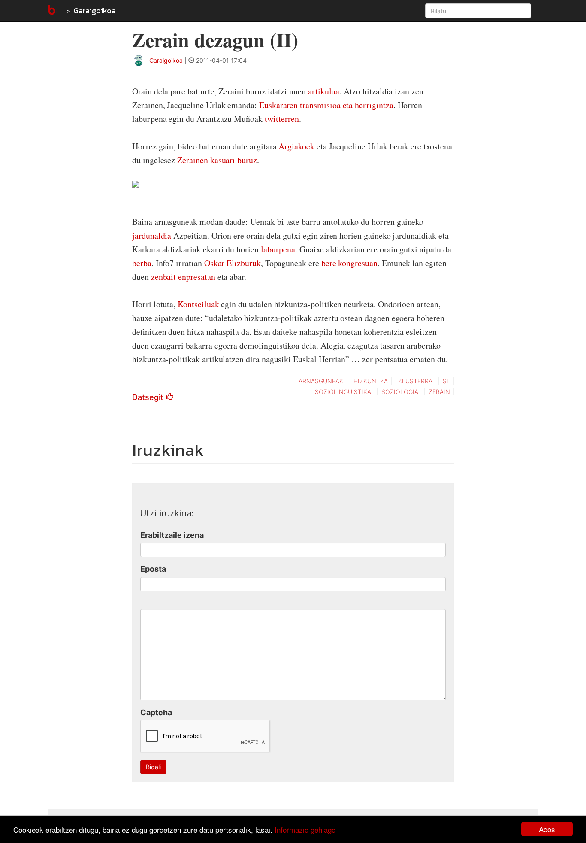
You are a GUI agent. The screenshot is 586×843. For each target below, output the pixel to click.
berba (141, 263)
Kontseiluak (198, 304)
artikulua (323, 91)
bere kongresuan (349, 263)
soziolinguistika (343, 391)
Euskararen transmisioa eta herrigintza (326, 105)
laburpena (278, 249)
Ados (547, 829)
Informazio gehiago (305, 829)
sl (446, 381)
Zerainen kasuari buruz (217, 160)
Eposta (153, 568)
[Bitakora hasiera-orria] (51, 10)
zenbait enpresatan (183, 276)
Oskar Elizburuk (232, 263)
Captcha (156, 712)
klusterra (415, 381)
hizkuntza (370, 381)
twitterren (282, 118)
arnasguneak (321, 381)
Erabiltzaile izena (172, 535)
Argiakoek (296, 146)
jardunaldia (152, 235)
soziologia (399, 391)
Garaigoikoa (94, 10)
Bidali (153, 766)
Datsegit (149, 397)
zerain (439, 391)
